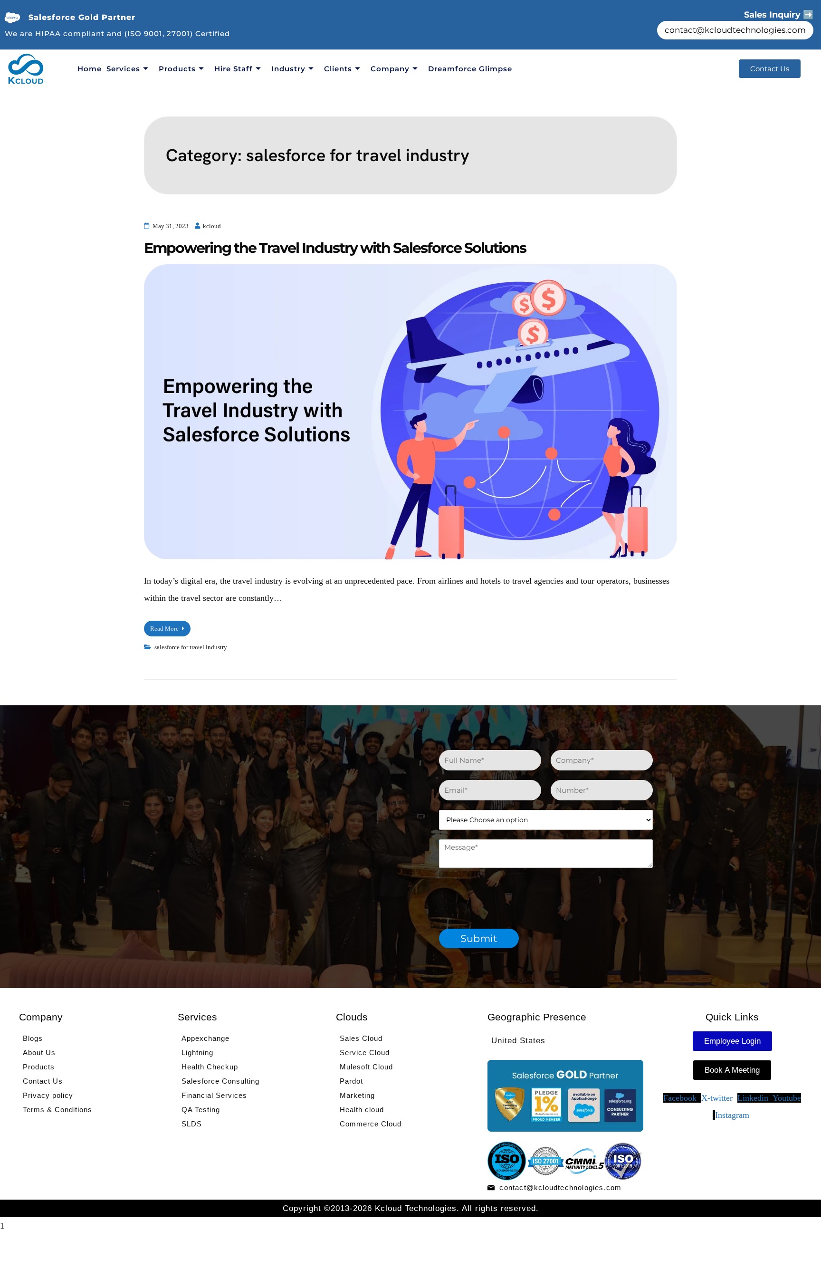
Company (390, 68)
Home (89, 68)
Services (123, 68)
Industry (288, 68)
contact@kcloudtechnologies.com (735, 30)
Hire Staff (233, 68)
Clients (338, 68)
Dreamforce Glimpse (470, 68)
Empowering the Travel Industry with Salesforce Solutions (335, 248)
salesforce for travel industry (190, 647)
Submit (478, 938)
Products (177, 68)
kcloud (212, 226)
